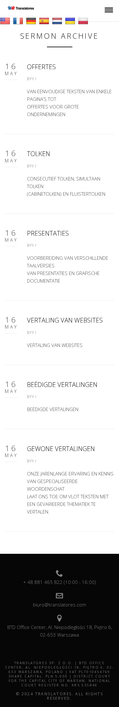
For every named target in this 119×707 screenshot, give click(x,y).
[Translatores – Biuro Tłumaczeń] (21, 8)
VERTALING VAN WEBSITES (65, 320)
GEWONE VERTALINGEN (61, 448)
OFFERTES (41, 66)
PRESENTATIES (48, 233)
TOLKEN (38, 153)
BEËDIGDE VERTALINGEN (62, 384)
